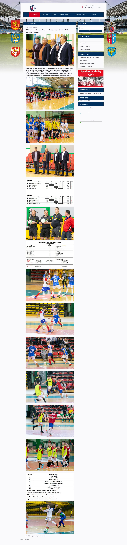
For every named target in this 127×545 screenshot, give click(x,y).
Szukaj (90, 30)
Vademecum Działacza (86, 66)
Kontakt (94, 14)
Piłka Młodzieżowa (65, 14)
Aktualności (34, 14)
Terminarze (45, 14)
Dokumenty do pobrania (81, 14)
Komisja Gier (83, 43)
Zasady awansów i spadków (87, 63)
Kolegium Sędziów (85, 49)
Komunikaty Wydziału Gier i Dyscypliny (90, 57)
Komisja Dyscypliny (85, 46)
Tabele (54, 14)
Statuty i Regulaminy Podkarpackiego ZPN (91, 93)
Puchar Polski (83, 60)
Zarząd (82, 40)
